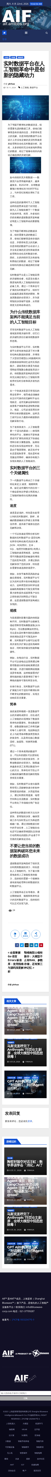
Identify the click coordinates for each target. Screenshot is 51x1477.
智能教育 (20, 57)
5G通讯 (24, 1435)
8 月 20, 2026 (15, 1230)
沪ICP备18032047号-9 (23, 1319)
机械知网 (35, 1464)
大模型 (25, 1423)
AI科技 (6, 57)
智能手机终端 (23, 1441)
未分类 (10, 1158)
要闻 (6, 1459)
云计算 (11, 1435)
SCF (22, 1464)
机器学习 (39, 1423)
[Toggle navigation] (26, 33)
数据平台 (34, 87)
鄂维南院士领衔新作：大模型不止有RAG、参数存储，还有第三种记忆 (33, 960)
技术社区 (40, 1459)
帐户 (24, 1470)
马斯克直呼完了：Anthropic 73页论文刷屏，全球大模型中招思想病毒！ (25, 1051)
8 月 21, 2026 (15, 1170)
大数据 (13, 57)
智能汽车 (40, 1441)
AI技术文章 (11, 1078)
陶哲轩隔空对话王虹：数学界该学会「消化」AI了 (25, 1163)
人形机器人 (10, 1423)
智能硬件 (25, 1447)
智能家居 (40, 1447)
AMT (12, 1464)
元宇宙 (37, 1429)
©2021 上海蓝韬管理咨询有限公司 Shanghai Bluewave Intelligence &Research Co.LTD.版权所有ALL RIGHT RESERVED (25, 1415)
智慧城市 (27, 1078)
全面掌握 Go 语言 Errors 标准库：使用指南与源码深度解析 (16, 962)
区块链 (37, 1435)
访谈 (17, 1459)
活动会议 (11, 1470)
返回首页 (37, 1470)
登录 (4, 39)
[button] (47, 32)
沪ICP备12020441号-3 (31, 1419)
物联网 (12, 1429)
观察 (28, 1459)
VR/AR (24, 1429)
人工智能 (25, 87)
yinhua (11, 84)
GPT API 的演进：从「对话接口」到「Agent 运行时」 (25, 1084)
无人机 (10, 1453)
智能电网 (38, 1453)
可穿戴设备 (9, 1447)
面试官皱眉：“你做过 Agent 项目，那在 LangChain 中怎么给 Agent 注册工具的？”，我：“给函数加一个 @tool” (24, 1016)
